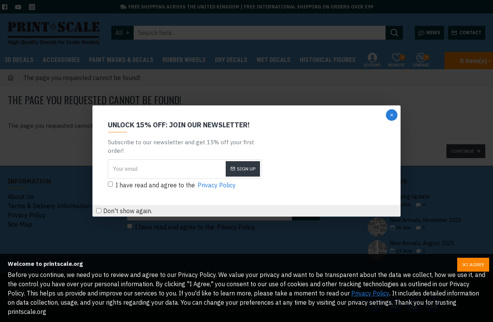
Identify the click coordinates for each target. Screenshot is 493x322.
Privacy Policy (370, 293)
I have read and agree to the (176, 185)
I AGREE (475, 264)
